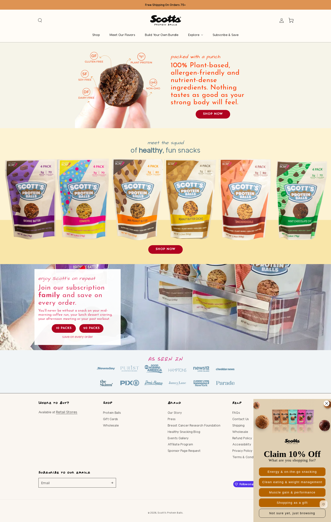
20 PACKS (91, 328)
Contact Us (240, 419)
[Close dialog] (327, 403)
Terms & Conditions (247, 457)
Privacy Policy (242, 450)
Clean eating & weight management (292, 482)
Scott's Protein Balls (170, 512)
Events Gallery (178, 438)
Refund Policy (242, 438)
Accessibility (241, 444)
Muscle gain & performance (292, 492)
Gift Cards (110, 419)
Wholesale (111, 425)
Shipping (238, 425)
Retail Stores (66, 412)
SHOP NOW (213, 114)
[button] (40, 20)
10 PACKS (64, 328)
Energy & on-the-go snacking (292, 471)
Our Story (175, 412)
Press (172, 419)
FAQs (236, 412)
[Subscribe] (113, 482)
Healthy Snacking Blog (184, 431)
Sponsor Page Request (184, 450)
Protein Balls (112, 412)
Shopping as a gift (292, 502)
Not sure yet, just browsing (292, 513)
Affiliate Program (180, 444)
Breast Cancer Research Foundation (194, 425)
